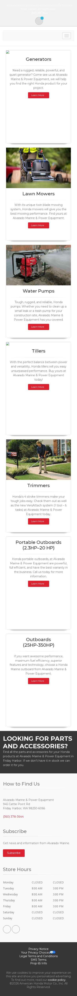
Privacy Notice (38, 949)
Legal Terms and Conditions (38, 956)
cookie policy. (57, 980)
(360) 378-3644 (13, 816)
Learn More (37, 95)
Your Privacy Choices (35, 952)
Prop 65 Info (38, 963)
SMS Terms (38, 960)
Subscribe (14, 853)
